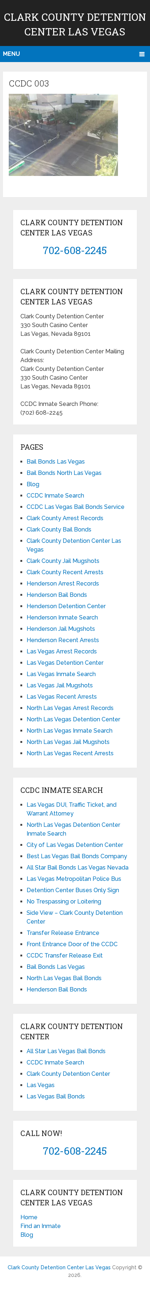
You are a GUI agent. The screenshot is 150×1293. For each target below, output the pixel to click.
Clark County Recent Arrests (65, 572)
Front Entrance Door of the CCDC (72, 944)
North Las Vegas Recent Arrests (70, 753)
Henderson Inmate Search (62, 617)
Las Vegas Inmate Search (61, 674)
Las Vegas (41, 1085)
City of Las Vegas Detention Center (75, 844)
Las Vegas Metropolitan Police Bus (74, 878)
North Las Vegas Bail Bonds (64, 978)
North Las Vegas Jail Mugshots (68, 741)
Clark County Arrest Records (65, 518)
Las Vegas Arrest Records (62, 651)
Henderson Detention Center (66, 606)
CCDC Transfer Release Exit (65, 955)
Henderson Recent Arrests (63, 640)
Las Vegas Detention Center (65, 662)
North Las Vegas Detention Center (73, 719)
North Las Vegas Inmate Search (69, 730)
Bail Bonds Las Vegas (56, 461)
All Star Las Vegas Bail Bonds (66, 1051)
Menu (11, 53)
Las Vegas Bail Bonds (56, 1096)
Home (29, 1217)
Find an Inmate (40, 1226)
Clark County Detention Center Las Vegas (59, 1267)
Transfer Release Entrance (63, 932)
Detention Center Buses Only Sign (73, 890)
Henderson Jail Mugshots (61, 628)
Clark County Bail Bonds (59, 529)
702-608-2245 (75, 250)
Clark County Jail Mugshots (63, 560)
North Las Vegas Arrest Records (70, 708)
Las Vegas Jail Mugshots (60, 685)
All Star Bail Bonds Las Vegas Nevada (78, 867)
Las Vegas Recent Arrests (62, 696)
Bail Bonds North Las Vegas (64, 472)
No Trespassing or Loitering (64, 901)
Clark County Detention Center (68, 1073)
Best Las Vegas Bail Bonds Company (77, 856)
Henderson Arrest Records (63, 583)
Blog (33, 484)
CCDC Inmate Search (55, 495)
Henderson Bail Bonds (57, 594)
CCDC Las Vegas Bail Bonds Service (76, 506)
